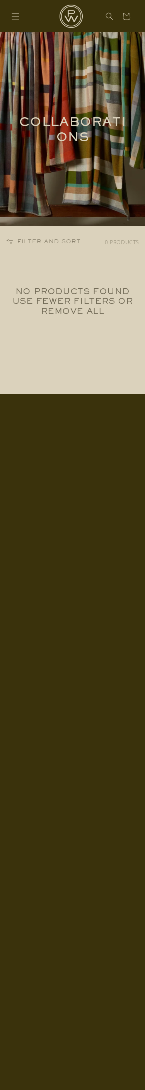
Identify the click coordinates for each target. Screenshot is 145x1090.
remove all (72, 311)
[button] (15, 16)
